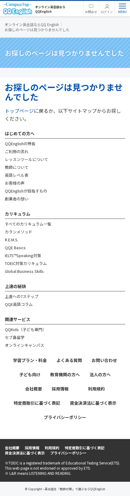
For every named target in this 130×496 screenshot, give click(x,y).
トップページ (19, 110)
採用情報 (60, 389)
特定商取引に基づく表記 (37, 403)
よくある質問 (69, 360)
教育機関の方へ (65, 374)
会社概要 (33, 389)
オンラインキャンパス (24, 345)
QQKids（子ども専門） (25, 329)
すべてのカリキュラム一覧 (28, 224)
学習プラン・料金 (30, 360)
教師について (16, 167)
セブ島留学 (14, 337)
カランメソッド (18, 232)
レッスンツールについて (26, 159)
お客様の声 (14, 183)
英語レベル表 (16, 175)
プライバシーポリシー (65, 417)
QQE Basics (15, 247)
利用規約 (96, 389)
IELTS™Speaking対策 (23, 255)
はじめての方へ (19, 133)
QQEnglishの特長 (20, 143)
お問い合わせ (104, 360)
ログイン (107, 11)
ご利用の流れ (16, 151)
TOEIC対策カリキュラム (26, 263)
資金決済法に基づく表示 (93, 403)
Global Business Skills (24, 271)
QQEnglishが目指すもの (26, 191)
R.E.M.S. (11, 240)
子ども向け (30, 374)
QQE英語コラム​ (19, 304)
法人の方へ (100, 374)
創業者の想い (16, 199)
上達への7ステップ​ (21, 296)
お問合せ (91, 11)
